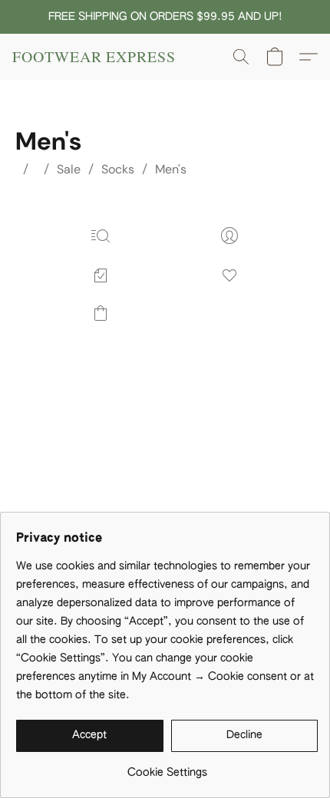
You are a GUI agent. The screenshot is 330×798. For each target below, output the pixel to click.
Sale (69, 169)
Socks (117, 169)
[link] (167, 767)
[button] (94, 57)
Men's (170, 169)
